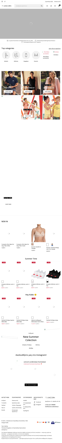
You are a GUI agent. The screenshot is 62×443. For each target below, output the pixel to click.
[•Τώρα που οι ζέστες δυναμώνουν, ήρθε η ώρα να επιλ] (31, 375)
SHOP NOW (8, 91)
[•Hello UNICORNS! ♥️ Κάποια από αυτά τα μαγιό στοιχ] (7, 375)
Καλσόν (6, 61)
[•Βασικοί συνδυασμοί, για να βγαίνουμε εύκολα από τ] (43, 375)
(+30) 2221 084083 (50, 405)
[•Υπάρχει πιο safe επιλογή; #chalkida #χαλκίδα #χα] (19, 375)
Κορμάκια (26, 61)
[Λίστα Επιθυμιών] (55, 6)
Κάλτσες (16, 61)
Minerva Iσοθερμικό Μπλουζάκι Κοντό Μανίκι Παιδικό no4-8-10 (37, 321)
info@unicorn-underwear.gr (51, 406)
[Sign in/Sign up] (51, 6)
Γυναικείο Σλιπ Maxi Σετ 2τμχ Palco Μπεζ (8, 245)
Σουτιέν (36, 61)
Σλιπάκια (56, 54)
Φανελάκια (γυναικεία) (46, 57)
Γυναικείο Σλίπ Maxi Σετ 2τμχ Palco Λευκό (22, 245)
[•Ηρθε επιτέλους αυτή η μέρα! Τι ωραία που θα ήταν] (54, 375)
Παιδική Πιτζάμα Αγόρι (52, 320)
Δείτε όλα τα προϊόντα (54, 48)
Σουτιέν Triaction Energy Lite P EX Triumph (52, 248)
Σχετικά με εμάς (49, 1)
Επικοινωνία (57, 1)
